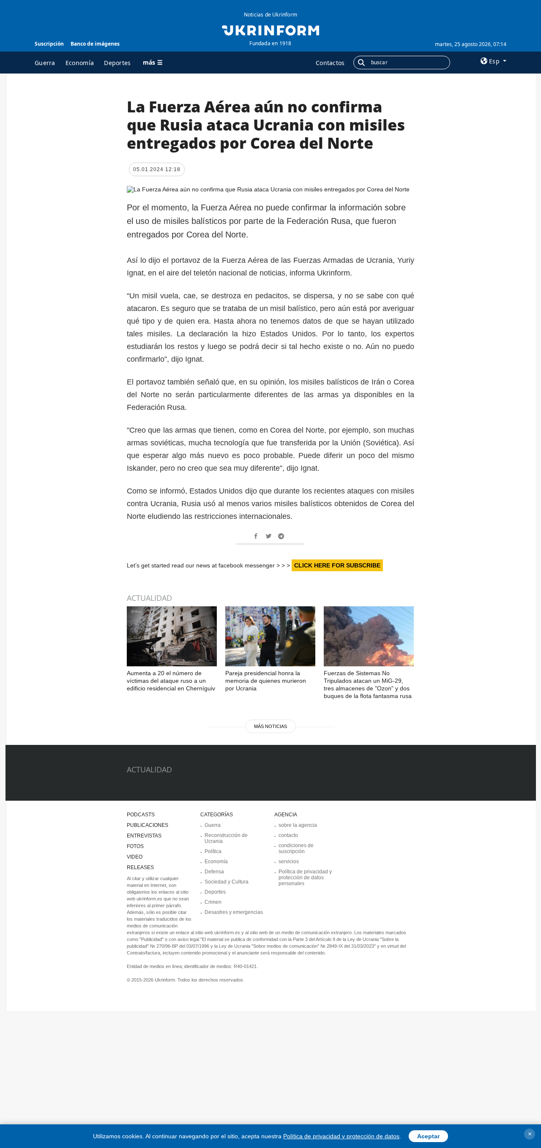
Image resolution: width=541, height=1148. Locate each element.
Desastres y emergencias (234, 912)
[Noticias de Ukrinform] (270, 29)
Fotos (135, 846)
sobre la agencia (298, 825)
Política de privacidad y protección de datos (341, 1136)
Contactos (330, 63)
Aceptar (428, 1136)
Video (134, 857)
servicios (289, 861)
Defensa (214, 872)
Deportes (117, 63)
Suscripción (49, 43)
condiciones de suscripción (296, 848)
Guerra (45, 63)
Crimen (213, 902)
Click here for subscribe (337, 565)
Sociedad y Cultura (227, 882)
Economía (80, 63)
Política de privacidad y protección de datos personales (305, 877)
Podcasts (141, 815)
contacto (288, 835)
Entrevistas (144, 836)
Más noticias (270, 726)
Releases (140, 867)
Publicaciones (147, 825)
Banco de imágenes (95, 43)
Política (213, 851)
